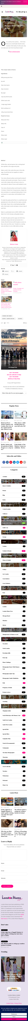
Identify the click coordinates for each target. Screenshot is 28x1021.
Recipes (7, 20)
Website (3, 878)
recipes (20, 318)
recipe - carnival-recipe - (9, 318)
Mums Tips (4, 941)
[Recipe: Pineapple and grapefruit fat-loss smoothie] (18, 284)
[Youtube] (17, 265)
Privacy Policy (18, 1003)
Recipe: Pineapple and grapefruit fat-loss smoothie (18, 290)
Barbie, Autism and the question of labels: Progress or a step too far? (13, 976)
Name (2, 863)
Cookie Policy (9, 1003)
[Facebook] (11, 265)
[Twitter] (15, 265)
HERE (22, 914)
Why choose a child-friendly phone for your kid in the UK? (20, 424)
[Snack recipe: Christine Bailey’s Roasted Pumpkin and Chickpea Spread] (6, 284)
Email (2, 870)
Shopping (13, 959)
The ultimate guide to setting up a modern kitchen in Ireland (20, 811)
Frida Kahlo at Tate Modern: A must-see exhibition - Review (20, 446)
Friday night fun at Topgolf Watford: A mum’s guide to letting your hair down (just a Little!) (7, 813)
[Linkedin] (13, 265)
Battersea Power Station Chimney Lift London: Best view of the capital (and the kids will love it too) (7, 426)
